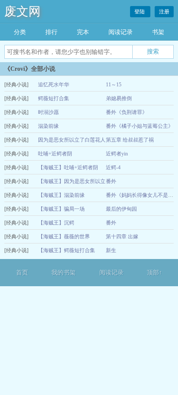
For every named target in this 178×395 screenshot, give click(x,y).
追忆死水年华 (53, 85)
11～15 (113, 85)
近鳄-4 (113, 167)
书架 (158, 32)
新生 (111, 250)
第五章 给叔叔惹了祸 (130, 140)
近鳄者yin (117, 154)
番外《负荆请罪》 (126, 112)
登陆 (140, 12)
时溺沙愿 (48, 112)
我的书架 (63, 272)
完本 (83, 32)
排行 (51, 32)
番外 (111, 181)
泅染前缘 (48, 126)
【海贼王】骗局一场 (61, 209)
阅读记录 (120, 32)
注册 (164, 12)
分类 (20, 32)
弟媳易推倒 (119, 98)
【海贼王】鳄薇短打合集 (66, 250)
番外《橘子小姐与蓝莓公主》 (139, 126)
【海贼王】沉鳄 (56, 223)
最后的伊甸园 (121, 209)
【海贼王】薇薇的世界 (64, 237)
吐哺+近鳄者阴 (55, 154)
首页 (22, 272)
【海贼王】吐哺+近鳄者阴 (68, 167)
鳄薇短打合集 (53, 98)
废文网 (22, 11)
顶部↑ (154, 272)
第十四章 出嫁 (122, 237)
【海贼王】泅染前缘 (61, 195)
